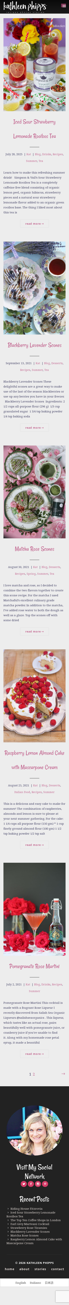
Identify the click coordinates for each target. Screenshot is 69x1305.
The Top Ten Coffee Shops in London (36, 1220)
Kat (28, 154)
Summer (31, 161)
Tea (41, 161)
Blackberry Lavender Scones (35, 345)
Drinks (46, 154)
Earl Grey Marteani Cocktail (30, 1224)
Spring (31, 573)
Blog (38, 154)
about (24, 1269)
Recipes (58, 154)
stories (40, 1269)
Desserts (57, 363)
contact (57, 1269)
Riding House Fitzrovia (27, 1208)
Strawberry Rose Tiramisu (29, 1228)
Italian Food (22, 792)
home (9, 1269)
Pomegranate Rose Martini (34, 966)
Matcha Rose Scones (34, 549)
